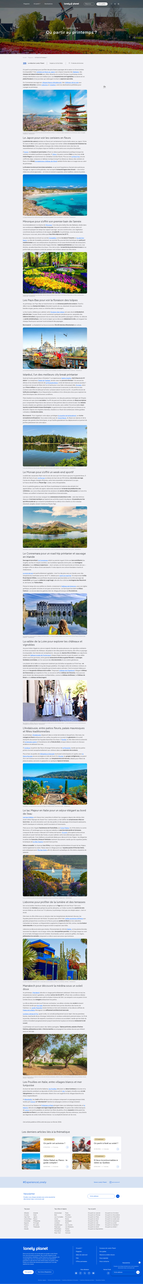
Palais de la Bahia (29, 1010)
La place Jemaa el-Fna (30, 1014)
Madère (67, 1231)
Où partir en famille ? (112, 1225)
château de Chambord (66, 670)
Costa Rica (27, 1219)
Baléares (76, 72)
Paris (66, 1213)
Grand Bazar (62, 418)
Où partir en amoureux (112, 1221)
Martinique (57, 1229)
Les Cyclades (58, 1217)
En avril (64, 832)
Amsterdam (58, 1213)
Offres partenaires (81, 1261)
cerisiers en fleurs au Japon (46, 72)
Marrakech (36, 992)
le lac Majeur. (64, 828)
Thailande (36, 1227)
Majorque (57, 1227)
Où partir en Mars (93, 1217)
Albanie (26, 1213)
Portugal (36, 1223)
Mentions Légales (42, 1280)
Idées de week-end (81, 1255)
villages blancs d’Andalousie (51, 82)
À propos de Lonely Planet (107, 1248)
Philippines (36, 1221)
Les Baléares (69, 1227)
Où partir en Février (94, 1215)
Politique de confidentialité (54, 1280)
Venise (67, 1229)
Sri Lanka (36, 1225)
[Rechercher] (111, 4)
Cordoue (27, 748)
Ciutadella (52, 238)
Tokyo (54, 154)
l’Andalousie (37, 735)
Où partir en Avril (93, 1219)
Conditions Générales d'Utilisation (70, 1280)
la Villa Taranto (38, 842)
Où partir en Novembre (112, 1215)
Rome (67, 1219)
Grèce (26, 1227)
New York (57, 1233)
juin (63, 1091)
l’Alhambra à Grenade (47, 754)
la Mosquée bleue (52, 383)
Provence (68, 1217)
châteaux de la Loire (72, 82)
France (26, 1225)
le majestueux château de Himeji (46, 161)
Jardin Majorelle (36, 1008)
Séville (64, 739)
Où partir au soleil (111, 1223)
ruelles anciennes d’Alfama (74, 918)
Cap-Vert (27, 1217)
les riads (40, 1005)
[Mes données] (118, 4)
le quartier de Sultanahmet (67, 415)
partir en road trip (65, 575)
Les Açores (68, 1225)
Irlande (26, 1229)
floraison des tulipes (57, 312)
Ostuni (33, 1102)
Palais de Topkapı (44, 380)
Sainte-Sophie (66, 378)
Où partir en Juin (93, 1223)
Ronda (61, 756)
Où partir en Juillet (94, 1225)
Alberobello (28, 1099)
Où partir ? (79, 1248)
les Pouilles (53, 1089)
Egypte (26, 1223)
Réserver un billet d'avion (107, 1255)
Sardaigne (68, 1221)
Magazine (30, 57)
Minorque (49, 225)
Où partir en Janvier (94, 1213)
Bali (55, 1215)
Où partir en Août (93, 1227)
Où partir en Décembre (112, 1217)
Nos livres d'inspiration (44, 1272)
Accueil (24, 57)
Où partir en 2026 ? (111, 1227)
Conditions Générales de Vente (87, 1280)
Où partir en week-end (112, 1219)
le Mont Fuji (76, 156)
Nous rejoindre (103, 1258)
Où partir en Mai (93, 1221)
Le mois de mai (28, 573)
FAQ (77, 1258)
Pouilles (67, 1215)
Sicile (67, 1223)
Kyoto (26, 152)
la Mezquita (66, 748)
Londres (57, 1223)
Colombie (27, 1221)
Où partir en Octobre (112, 1213)
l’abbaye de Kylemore (68, 586)
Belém (69, 929)
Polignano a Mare (47, 1105)
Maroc (35, 1219)
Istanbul (53, 85)
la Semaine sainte (31, 742)
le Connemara (43, 560)
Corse (56, 1219)
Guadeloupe (58, 1225)
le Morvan (41, 478)
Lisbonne (44, 85)
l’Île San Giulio (42, 850)
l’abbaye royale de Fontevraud (40, 655)
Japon (35, 1217)
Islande (35, 1213)
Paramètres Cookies (100, 1280)
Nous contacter (104, 1261)
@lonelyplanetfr (116, 1182)
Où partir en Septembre (95, 1229)
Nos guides (102, 4)
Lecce (27, 1110)
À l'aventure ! (71, 28)
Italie (35, 1215)
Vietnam (68, 1233)
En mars (78, 385)
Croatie (26, 1215)
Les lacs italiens (28, 817)
